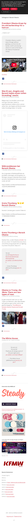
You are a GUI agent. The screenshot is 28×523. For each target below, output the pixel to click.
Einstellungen (8, 4)
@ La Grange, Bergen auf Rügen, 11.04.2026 (19, 454)
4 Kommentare (6, 225)
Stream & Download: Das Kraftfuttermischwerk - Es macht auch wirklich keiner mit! (13, 410)
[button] (3, 79)
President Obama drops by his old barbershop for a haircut (14, 25)
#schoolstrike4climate (12, 257)
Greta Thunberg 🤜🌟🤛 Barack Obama (13, 204)
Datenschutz (18, 516)
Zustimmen (5, 9)
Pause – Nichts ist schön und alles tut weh (16, 482)
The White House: (10, 338)
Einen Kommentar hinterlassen (10, 84)
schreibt (21, 240)
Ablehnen (14, 9)
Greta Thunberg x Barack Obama (13, 233)
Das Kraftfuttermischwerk (6, 454)
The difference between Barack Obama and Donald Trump (12, 307)
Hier (7, 455)
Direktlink (4, 74)
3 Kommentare (6, 331)
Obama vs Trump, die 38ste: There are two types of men (11, 292)
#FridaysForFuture (13, 255)
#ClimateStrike (10, 258)
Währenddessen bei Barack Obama (11, 167)
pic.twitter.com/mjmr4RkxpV (14, 355)
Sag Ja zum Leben (10, 484)
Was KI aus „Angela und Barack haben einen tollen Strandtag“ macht (14, 93)
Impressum (9, 516)
